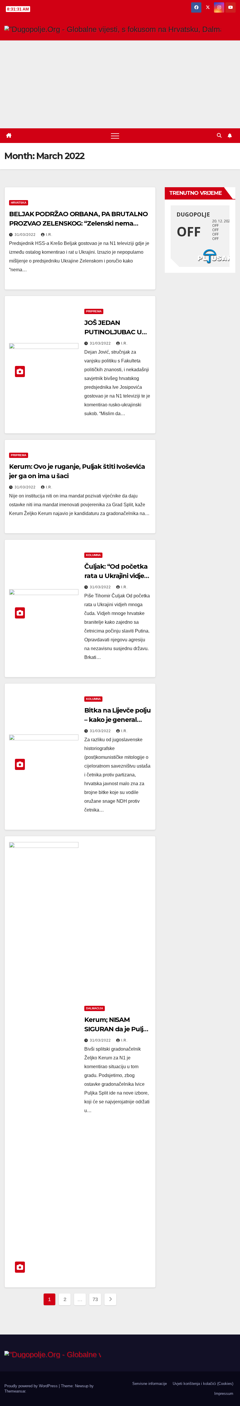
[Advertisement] (120, 84)
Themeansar (14, 1391)
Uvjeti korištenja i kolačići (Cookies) (203, 1383)
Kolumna (93, 555)
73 (95, 1299)
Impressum (223, 1393)
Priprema (94, 311)
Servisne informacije (149, 1383)
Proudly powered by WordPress (31, 1386)
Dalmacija (94, 1008)
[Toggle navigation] (115, 136)
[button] (219, 135)
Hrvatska (18, 202)
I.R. (49, 235)
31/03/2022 (26, 235)
